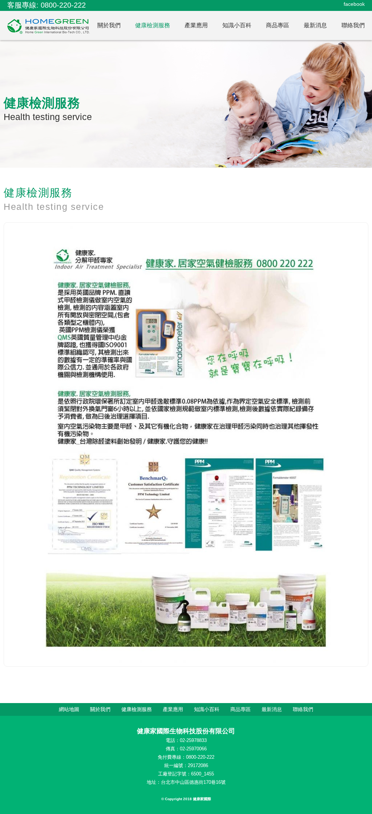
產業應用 (196, 25)
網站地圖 (69, 709)
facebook (354, 4)
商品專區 (277, 25)
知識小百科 (236, 25)
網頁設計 (167, 808)
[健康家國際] (48, 26)
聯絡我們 (353, 25)
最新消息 (315, 25)
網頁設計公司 (201, 808)
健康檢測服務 (152, 25)
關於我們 (109, 25)
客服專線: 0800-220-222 (46, 5)
